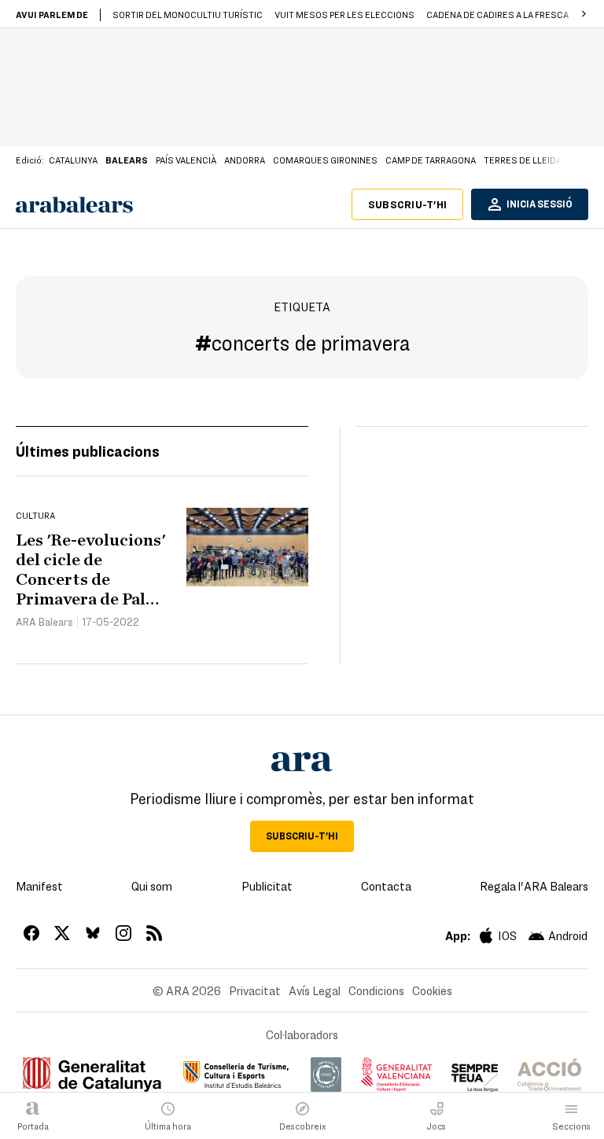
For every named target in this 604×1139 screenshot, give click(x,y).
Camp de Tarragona (430, 159)
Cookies (432, 990)
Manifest (39, 886)
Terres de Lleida (523, 159)
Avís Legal (315, 990)
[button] (583, 14)
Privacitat (255, 990)
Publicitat (267, 886)
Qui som (151, 886)
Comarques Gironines (325, 159)
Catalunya (73, 159)
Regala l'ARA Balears (534, 886)
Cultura (35, 514)
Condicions (376, 990)
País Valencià (186, 159)
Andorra (244, 159)
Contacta (386, 886)
